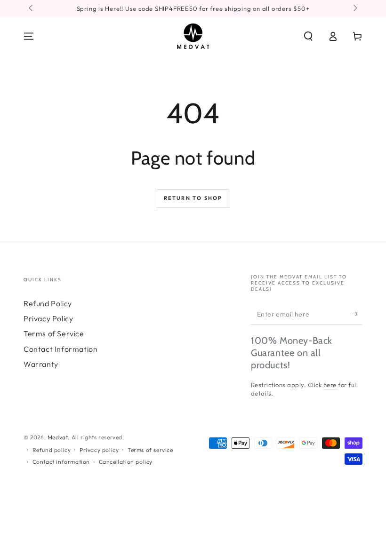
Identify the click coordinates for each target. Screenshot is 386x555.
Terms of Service (54, 333)
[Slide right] (354, 8)
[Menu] (28, 36)
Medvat (58, 437)
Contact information (61, 461)
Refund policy (51, 449)
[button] (308, 36)
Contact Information (60, 349)
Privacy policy (99, 449)
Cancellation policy (126, 461)
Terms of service (150, 449)
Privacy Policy (48, 318)
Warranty (41, 364)
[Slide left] (32, 8)
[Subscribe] (357, 314)
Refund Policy (48, 303)
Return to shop (193, 198)
